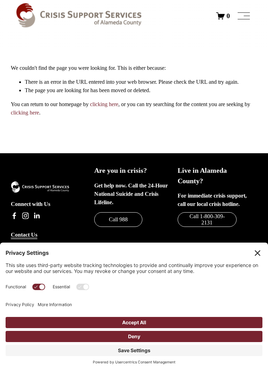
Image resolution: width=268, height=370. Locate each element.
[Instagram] (25, 215)
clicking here (104, 104)
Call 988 (118, 219)
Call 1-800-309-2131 (207, 219)
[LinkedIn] (36, 215)
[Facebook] (14, 215)
